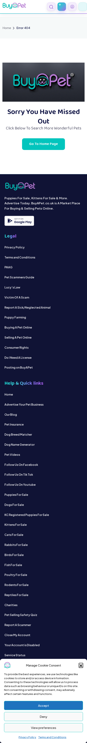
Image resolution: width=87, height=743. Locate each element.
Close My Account (17, 635)
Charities (10, 605)
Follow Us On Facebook (21, 464)
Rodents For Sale (16, 585)
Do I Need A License (18, 357)
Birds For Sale (14, 555)
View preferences (43, 728)
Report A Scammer (17, 625)
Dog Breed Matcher (18, 434)
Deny (43, 716)
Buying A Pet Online (18, 327)
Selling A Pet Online (18, 337)
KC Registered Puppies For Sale (26, 515)
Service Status (14, 655)
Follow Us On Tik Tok (18, 474)
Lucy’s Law (12, 287)
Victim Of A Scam (16, 297)
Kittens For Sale (15, 524)
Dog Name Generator (19, 444)
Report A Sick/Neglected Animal (27, 307)
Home (6, 28)
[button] (81, 665)
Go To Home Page (43, 144)
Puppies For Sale (16, 494)
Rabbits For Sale (16, 545)
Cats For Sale (13, 534)
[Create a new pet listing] (61, 6)
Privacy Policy (27, 737)
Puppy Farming (15, 317)
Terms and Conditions (52, 737)
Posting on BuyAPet (18, 367)
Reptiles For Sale (16, 595)
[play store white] (19, 221)
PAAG (8, 267)
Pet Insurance (14, 424)
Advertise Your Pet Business (24, 404)
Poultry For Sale (15, 575)
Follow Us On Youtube (20, 484)
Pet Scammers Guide (19, 277)
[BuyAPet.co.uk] (14, 6)
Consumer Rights (16, 347)
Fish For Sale (13, 565)
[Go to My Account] (72, 6)
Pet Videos (12, 454)
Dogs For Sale (14, 504)
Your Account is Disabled (22, 645)
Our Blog (10, 414)
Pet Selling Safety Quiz (20, 615)
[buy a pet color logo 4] (43, 186)
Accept (43, 705)
